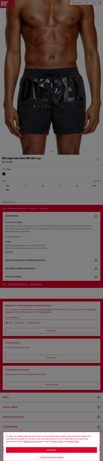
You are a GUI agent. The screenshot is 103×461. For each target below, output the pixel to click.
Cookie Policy (73, 441)
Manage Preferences (33, 441)
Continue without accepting (51, 457)
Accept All (51, 450)
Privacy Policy (57, 441)
